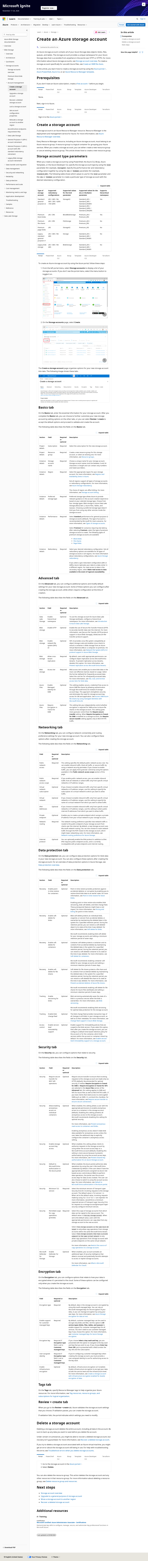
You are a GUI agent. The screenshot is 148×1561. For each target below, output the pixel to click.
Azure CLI (56, 72)
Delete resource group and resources (61, 1481)
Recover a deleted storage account (95, 1440)
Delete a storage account (131, 42)
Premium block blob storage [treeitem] (15, 77)
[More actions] (109, 32)
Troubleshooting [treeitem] (12, 200)
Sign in (142, 19)
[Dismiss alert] (143, 4)
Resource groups (88, 457)
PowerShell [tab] (50, 89)
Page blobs (77, 543)
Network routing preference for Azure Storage (78, 835)
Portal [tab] (40, 89)
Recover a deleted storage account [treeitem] (16, 101)
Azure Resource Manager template (79, 72)
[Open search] (137, 19)
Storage (53, 32)
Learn (39, 32)
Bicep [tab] (69, 89)
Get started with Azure (135, 25)
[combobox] (15, 34)
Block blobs (77, 539)
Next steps (126, 45)
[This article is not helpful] (142, 52)
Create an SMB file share (93, 64)
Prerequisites (127, 36)
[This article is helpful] (140, 52)
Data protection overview (48, 865)
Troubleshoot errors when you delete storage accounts (71, 1450)
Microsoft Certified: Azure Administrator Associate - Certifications (61, 1522)
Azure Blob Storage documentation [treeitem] (11, 40)
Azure (46, 32)
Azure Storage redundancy (82, 486)
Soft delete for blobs (94, 929)
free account (82, 83)
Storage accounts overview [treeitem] (14, 71)
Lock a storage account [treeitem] (18, 107)
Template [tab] (78, 89)
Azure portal (99, 69)
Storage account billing (90, 492)
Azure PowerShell (44, 72)
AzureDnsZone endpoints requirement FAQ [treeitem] (17, 130)
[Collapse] (27, 30)
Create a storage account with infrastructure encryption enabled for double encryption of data (87, 1376)
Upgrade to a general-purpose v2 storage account (61, 1496)
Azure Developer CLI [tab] (91, 90)
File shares (77, 541)
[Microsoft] (4, 19)
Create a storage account (131, 39)
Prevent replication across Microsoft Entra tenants (87, 665)
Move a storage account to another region (58, 1499)
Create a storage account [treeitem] (16, 88)
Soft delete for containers (80, 956)
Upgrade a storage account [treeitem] (16, 94)
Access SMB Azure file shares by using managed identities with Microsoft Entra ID (88, 698)
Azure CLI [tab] (59, 90)
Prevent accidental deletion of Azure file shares (88, 983)
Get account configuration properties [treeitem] (14, 113)
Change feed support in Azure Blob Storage (86, 1021)
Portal (121, 25)
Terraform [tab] (106, 89)
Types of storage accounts (95, 523)
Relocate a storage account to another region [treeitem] (16, 122)
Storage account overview (86, 61)
